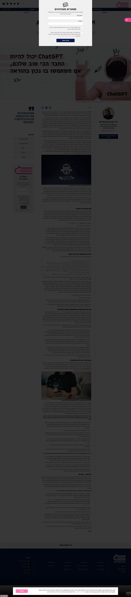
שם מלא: (79, 15)
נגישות (4, 596)
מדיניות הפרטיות (80, 592)
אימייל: (80, 21)
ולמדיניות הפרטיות (63, 36)
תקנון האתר (72, 36)
